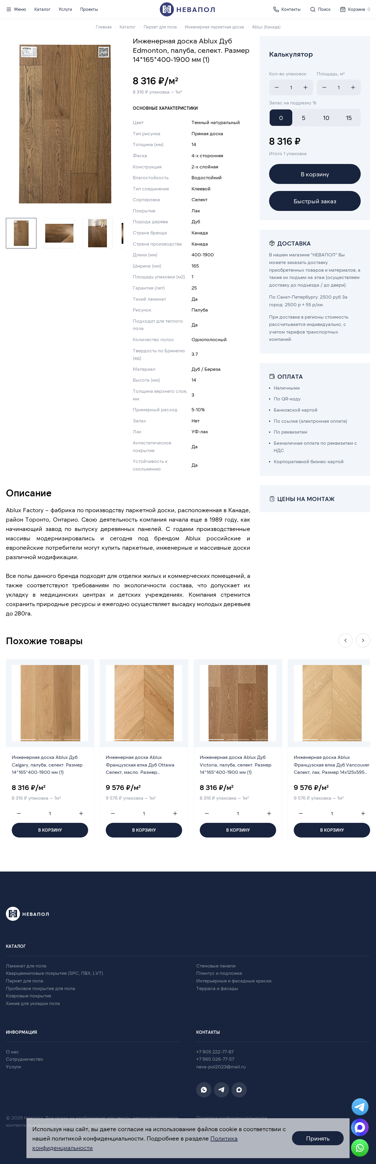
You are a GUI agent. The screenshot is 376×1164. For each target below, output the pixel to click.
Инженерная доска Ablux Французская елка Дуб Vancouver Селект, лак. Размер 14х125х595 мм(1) (332, 765)
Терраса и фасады (217, 988)
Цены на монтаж (306, 498)
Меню (20, 9)
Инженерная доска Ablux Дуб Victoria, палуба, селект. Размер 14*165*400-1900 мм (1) (235, 764)
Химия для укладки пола (33, 1003)
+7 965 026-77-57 (215, 1059)
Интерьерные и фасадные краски (233, 980)
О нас (12, 1051)
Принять (318, 1138)
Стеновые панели (216, 965)
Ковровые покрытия (28, 995)
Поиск (324, 9)
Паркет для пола (24, 980)
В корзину (315, 173)
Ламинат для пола (26, 965)
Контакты (291, 9)
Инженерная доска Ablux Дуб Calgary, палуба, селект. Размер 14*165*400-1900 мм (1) (47, 764)
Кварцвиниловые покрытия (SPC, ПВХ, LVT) (54, 973)
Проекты (89, 9)
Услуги (65, 9)
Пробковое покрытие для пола (40, 988)
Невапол (196, 9)
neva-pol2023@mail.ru (221, 1066)
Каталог (42, 9)
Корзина (359, 9)
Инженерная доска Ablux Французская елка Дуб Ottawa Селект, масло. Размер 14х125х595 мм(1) (140, 765)
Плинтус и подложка (219, 973)
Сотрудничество (24, 1059)
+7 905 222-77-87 (215, 1051)
